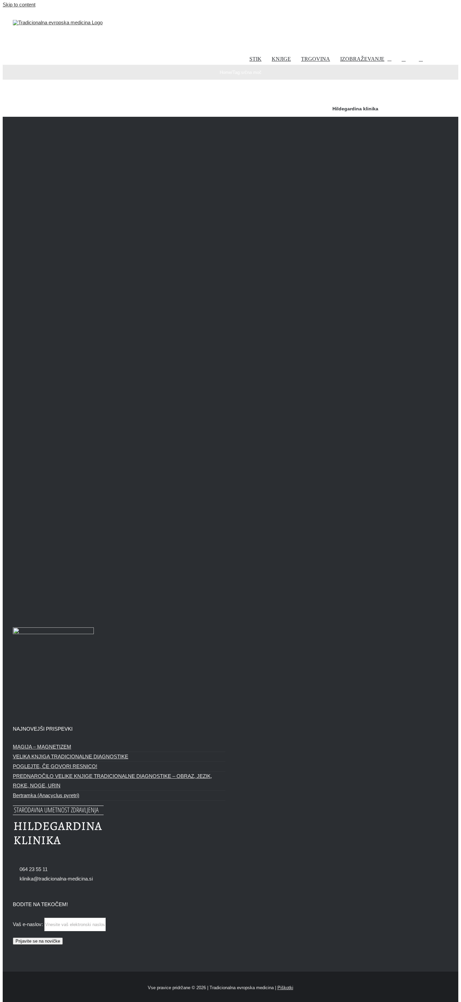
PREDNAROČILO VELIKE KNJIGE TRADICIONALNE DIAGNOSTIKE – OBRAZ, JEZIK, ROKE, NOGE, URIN (112, 780)
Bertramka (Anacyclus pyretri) (46, 795)
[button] (421, 59)
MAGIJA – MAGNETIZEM (42, 747)
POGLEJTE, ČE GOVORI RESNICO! (55, 766)
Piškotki (285, 987)
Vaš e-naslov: (28, 924)
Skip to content (19, 4)
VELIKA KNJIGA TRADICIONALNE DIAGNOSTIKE (70, 756)
